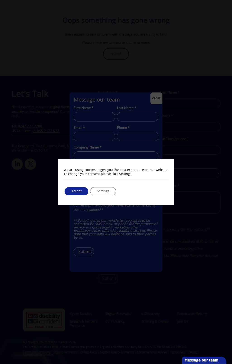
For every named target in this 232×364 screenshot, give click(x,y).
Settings (103, 191)
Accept (76, 191)
